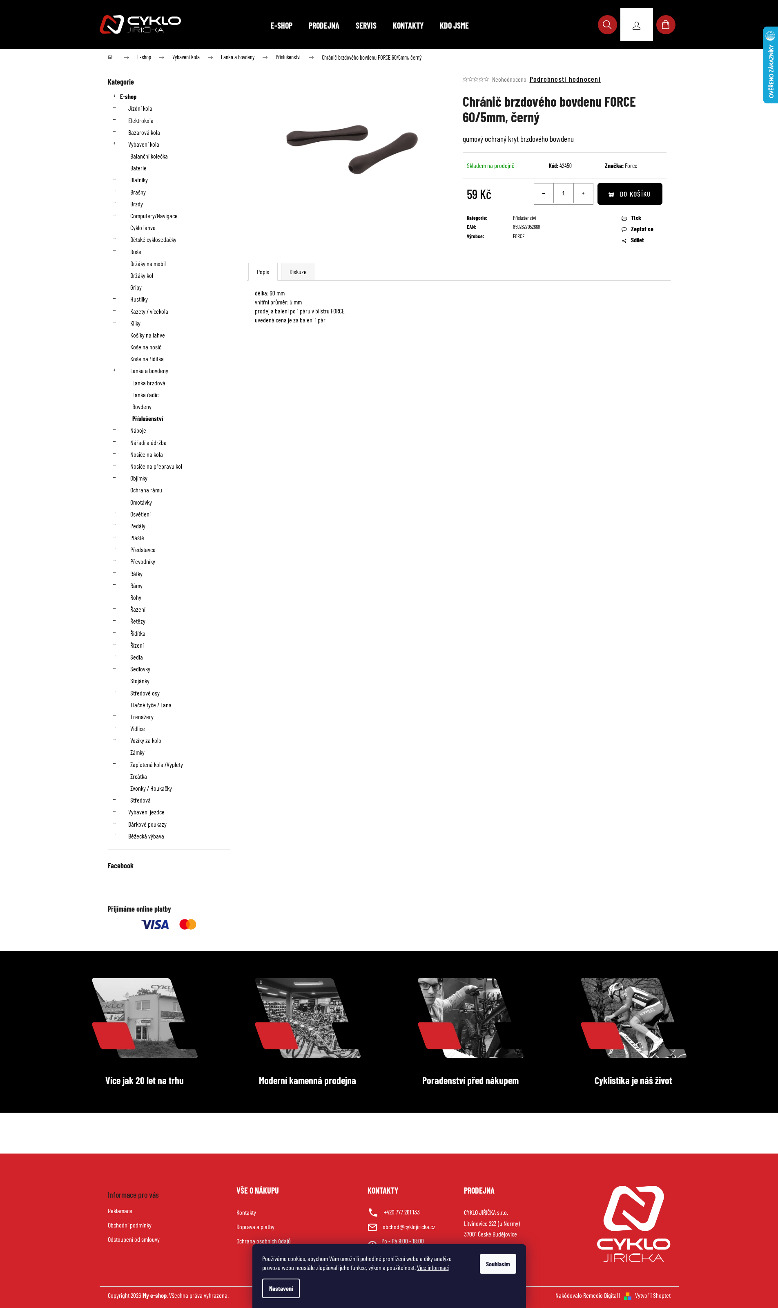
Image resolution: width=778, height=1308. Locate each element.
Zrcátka (138, 776)
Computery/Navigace (154, 215)
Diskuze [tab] (298, 271)
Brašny (138, 192)
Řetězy (137, 621)
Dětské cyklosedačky (153, 239)
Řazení (137, 609)
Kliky (135, 323)
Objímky (138, 478)
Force (631, 165)
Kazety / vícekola (149, 311)
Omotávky (141, 502)
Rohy (135, 597)
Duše (135, 251)
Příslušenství (147, 418)
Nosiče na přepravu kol (156, 466)
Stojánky (139, 680)
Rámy (136, 585)
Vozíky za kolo (145, 740)
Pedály (137, 526)
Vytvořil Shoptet (653, 1295)
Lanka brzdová (148, 383)
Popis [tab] (263, 271)
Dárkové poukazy (147, 824)
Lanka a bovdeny (149, 370)
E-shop (128, 96)
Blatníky (139, 179)
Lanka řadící (146, 394)
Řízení (137, 645)
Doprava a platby (255, 1226)
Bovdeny (142, 406)
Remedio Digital (600, 1295)
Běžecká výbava (146, 836)
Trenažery (142, 716)
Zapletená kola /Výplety (156, 764)
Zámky (137, 752)
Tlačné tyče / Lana (151, 705)
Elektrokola (141, 120)
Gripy (136, 287)
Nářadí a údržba (148, 442)
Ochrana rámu (146, 490)
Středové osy (145, 693)
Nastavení (281, 1288)
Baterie (138, 168)
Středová (140, 800)
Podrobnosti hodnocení (565, 78)
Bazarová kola (144, 132)
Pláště (137, 537)
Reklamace (120, 1210)
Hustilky (139, 299)
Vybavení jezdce (146, 812)
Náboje (138, 430)
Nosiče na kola (146, 454)
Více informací (433, 1267)
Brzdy (136, 204)
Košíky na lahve (147, 335)
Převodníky (142, 561)
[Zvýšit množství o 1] (583, 193)
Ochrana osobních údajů (263, 1241)
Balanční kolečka (149, 156)
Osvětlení (140, 514)
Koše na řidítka (147, 358)
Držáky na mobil (148, 263)
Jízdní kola (140, 108)
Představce (143, 549)
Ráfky (136, 573)
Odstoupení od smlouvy (134, 1239)
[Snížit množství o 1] (544, 193)
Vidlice (137, 728)
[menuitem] (282, 25)
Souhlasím (498, 1264)
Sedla (136, 657)
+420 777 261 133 (402, 1212)
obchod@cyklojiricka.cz (409, 1226)
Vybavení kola (143, 144)
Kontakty (246, 1212)
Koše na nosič (145, 347)
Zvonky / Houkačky (151, 788)
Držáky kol (141, 275)
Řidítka (137, 633)
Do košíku (635, 193)
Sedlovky (140, 669)
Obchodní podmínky (130, 1225)
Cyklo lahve (143, 227)
